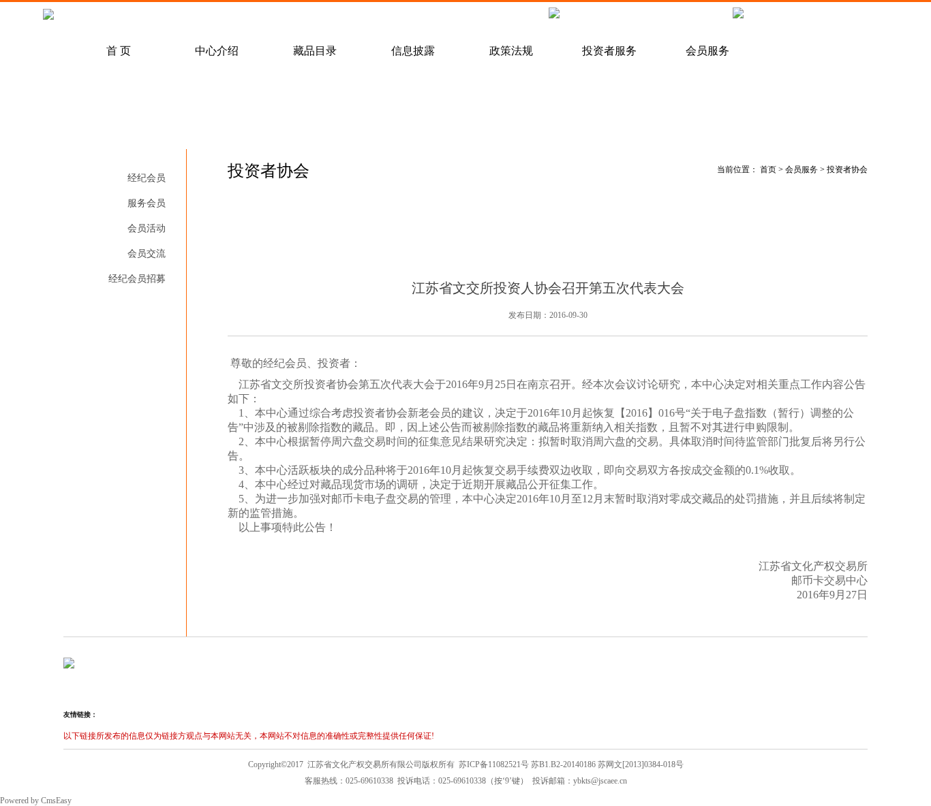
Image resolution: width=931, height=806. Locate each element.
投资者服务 (609, 51)
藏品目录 (315, 51)
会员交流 (146, 253)
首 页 (118, 51)
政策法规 (511, 51)
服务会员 (146, 203)
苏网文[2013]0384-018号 (641, 764)
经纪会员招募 (342, 17)
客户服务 (244, 17)
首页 (768, 169)
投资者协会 (142, 304)
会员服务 (707, 51)
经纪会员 (146, 178)
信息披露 (413, 51)
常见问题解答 (145, 17)
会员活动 (146, 228)
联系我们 (440, 17)
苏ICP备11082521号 (494, 764)
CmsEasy (56, 800)
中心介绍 (217, 51)
